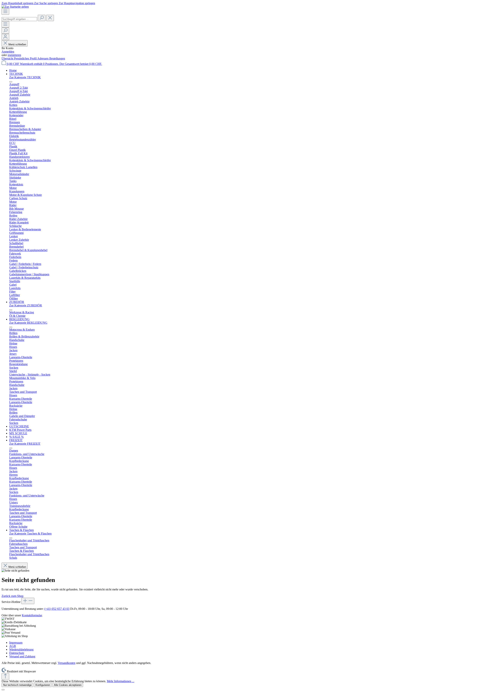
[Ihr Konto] (5, 37)
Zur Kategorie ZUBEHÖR (25, 305)
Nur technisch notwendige (17, 685)
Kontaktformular (32, 615)
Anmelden (8, 51)
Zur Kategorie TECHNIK (25, 77)
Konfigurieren (42, 685)
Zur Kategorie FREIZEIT (24, 443)
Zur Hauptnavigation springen (77, 3)
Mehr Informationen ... (120, 681)
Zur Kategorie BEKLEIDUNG (28, 322)
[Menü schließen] (10, 81)
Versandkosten (66, 663)
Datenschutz (16, 653)
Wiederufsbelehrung (21, 649)
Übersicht (8, 58)
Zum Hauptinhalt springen (18, 3)
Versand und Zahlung (22, 656)
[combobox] (19, 19)
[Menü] (5, 11)
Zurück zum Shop (12, 596)
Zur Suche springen (46, 3)
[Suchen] (41, 18)
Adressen (43, 58)
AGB (12, 646)
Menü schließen (17, 44)
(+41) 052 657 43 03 (56, 608)
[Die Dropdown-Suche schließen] (50, 18)
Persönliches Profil (25, 58)
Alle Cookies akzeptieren (68, 685)
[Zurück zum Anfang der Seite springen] (5, 676)
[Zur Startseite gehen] (15, 6)
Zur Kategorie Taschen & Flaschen (30, 533)
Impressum (15, 642)
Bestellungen (57, 58)
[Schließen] (3, 689)
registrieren (14, 55)
